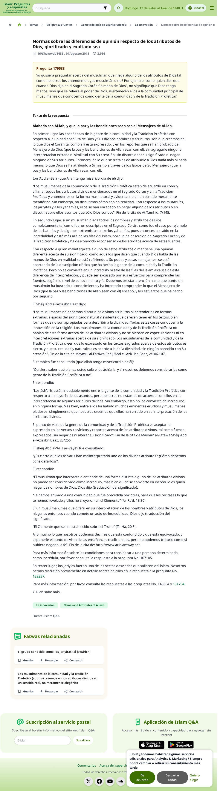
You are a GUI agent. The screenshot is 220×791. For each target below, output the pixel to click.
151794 (178, 584)
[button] (25, 660)
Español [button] (199, 8)
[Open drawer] (212, 8)
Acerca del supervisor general (121, 765)
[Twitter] (88, 781)
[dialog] (169, 768)
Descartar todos (172, 777)
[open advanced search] (105, 8)
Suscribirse (83, 740)
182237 (38, 576)
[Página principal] (19, 25)
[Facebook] (99, 781)
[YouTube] (110, 781)
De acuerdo (142, 777)
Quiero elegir (195, 777)
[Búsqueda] (118, 7)
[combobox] (68, 8)
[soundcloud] (120, 781)
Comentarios (86, 765)
